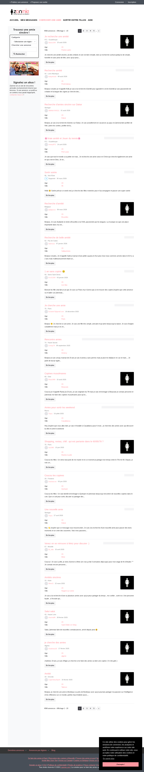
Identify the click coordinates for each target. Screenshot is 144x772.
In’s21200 (51, 277)
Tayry (50, 413)
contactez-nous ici (16, 95)
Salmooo (51, 244)
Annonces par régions (38, 750)
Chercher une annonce (21, 45)
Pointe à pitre (66, 50)
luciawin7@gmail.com (56, 311)
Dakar (63, 118)
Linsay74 (51, 345)
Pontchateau (66, 84)
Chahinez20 (52, 649)
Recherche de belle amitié (57, 237)
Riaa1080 (51, 379)
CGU (45, 765)
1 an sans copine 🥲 (55, 271)
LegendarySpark (54, 680)
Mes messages (29, 20)
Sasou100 (52, 42)
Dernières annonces (16, 750)
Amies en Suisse (96, 760)
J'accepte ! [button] (120, 764)
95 (62, 186)
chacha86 (51, 617)
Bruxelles (64, 217)
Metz (63, 557)
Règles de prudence (75, 765)
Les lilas (64, 285)
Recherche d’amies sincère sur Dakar (63, 104)
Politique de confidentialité (57, 765)
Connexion (119, 2)
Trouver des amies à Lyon (85, 758)
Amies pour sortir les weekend (60, 407)
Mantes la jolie (66, 455)
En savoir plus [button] (108, 759)
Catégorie (16, 37)
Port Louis (65, 152)
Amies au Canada (65, 760)
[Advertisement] (113, 12)
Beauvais (64, 387)
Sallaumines (65, 251)
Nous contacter (89, 765)
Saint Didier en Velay (69, 625)
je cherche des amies (55, 642)
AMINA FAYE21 (53, 110)
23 (62, 47)
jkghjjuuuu (52, 210)
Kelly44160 (52, 76)
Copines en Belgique (81, 760)
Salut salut (50, 611)
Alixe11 (51, 583)
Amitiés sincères (53, 577)
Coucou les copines (54, 475)
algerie (63, 656)
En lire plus (50, 62)
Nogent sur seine (67, 591)
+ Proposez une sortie (38, 2)
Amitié (48, 673)
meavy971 (52, 144)
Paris (63, 319)
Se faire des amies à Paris (37, 758)
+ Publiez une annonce (19, 2)
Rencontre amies (53, 339)
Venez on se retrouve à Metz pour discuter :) (67, 543)
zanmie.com (65, 767)
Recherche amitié (53, 70)
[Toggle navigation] (26, 750)
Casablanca (65, 421)
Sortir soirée (51, 172)
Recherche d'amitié (54, 203)
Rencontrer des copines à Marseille (62, 758)
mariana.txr (52, 481)
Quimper (64, 489)
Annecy (64, 353)
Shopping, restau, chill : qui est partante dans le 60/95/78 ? (74, 441)
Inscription (132, 2)
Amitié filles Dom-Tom (50, 760)
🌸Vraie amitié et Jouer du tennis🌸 (63, 138)
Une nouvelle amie (54, 509)
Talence (64, 687)
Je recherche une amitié (57, 36)
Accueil (14, 20)
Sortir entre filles (74, 20)
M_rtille (51, 549)
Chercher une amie (50, 20)
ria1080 (51, 447)
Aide (90, 20)
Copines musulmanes (55, 373)
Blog (53, 750)
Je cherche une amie (55, 305)
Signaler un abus (35, 765)
